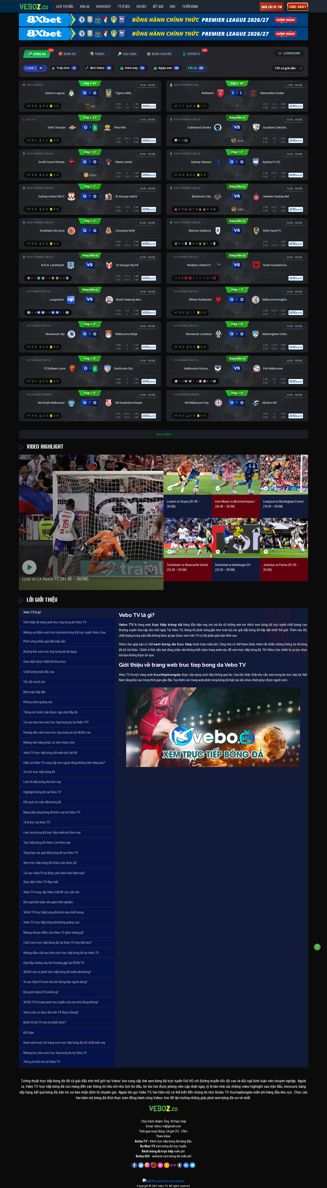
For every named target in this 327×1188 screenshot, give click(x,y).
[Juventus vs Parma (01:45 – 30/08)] (284, 538)
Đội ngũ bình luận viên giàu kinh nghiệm (48, 902)
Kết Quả (158, 6)
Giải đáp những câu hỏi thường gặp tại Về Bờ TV (53, 963)
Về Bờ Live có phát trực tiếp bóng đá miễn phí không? (57, 972)
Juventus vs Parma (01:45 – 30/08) (281, 567)
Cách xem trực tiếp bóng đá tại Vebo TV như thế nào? (57, 943)
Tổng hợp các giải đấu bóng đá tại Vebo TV (50, 853)
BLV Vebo (100, 68)
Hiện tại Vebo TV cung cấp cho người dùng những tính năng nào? (64, 763)
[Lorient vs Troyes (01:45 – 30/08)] (188, 474)
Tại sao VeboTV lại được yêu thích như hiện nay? (54, 873)
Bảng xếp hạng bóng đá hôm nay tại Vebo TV (51, 812)
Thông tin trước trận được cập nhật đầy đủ (50, 712)
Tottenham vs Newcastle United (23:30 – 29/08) (187, 567)
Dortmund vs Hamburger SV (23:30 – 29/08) (232, 567)
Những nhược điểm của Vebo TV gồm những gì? (53, 933)
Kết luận (28, 1033)
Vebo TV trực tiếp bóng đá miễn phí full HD (50, 753)
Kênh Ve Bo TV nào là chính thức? (44, 1022)
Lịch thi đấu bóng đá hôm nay (42, 782)
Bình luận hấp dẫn (34, 692)
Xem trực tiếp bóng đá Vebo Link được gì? (50, 863)
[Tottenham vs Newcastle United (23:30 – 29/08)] (188, 538)
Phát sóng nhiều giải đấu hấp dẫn (44, 641)
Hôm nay (134, 68)
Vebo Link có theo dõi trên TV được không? (51, 1012)
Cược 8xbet (298, 6)
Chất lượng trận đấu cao (38, 672)
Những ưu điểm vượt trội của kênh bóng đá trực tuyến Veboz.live (64, 632)
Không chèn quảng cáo (37, 702)
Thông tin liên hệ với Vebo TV (41, 1062)
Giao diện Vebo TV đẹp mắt (40, 882)
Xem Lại (84, 6)
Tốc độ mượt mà (34, 682)
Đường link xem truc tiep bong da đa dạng (50, 652)
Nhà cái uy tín (272, 6)
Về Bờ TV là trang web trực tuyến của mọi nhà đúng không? (61, 1002)
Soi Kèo (141, 6)
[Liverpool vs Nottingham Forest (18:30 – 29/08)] (284, 474)
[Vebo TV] (34, 6)
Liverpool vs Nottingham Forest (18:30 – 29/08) (283, 504)
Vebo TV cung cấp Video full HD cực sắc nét (51, 892)
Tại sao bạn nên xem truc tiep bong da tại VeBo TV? (56, 722)
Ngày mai (168, 68)
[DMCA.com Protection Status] (164, 1181)
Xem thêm (163, 434)
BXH (172, 6)
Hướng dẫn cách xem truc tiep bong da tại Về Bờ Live (57, 732)
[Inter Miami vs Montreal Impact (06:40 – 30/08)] (236, 474)
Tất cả (195, 68)
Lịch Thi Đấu (64, 6)
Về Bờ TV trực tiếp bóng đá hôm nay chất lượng (53, 912)
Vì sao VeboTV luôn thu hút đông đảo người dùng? (55, 982)
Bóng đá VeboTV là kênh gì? (41, 992)
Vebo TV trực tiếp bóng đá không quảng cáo (51, 922)
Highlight (103, 6)
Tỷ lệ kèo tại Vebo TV (36, 822)
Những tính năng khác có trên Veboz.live (49, 742)
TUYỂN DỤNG (190, 6)
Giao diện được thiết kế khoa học (44, 662)
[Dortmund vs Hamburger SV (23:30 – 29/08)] (236, 538)
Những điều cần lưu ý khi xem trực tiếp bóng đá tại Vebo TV (61, 953)
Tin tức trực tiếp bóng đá (39, 772)
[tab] (37, 54)
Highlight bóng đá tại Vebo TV (42, 792)
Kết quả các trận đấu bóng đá (42, 802)
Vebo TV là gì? (32, 612)
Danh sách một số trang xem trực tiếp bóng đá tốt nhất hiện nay (64, 1043)
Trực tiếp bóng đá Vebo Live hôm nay (46, 843)
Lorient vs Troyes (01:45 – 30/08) (183, 504)
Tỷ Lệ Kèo (124, 6)
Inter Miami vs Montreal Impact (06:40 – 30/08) (235, 504)
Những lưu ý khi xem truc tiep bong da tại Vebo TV (55, 1053)
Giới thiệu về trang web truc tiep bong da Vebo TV (54, 622)
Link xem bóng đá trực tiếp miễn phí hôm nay (52, 833)
